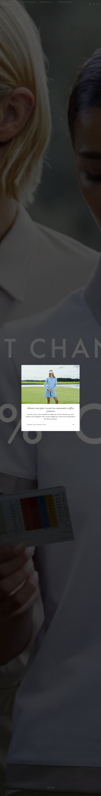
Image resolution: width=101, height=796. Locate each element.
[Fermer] (77, 367)
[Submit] (73, 424)
